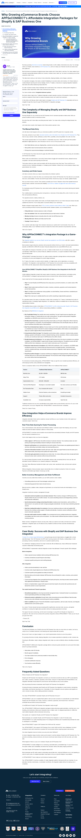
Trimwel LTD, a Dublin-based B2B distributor (33, 537)
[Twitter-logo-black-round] (63, 835)
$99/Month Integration (37, 311)
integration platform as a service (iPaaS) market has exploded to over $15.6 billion (45, 240)
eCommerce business (37, 64)
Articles (3, 11)
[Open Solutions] (26, 2)
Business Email (6, 101)
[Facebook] (60, 835)
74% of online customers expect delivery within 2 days (55, 205)
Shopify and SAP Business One (59, 100)
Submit (11, 115)
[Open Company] (21, 2)
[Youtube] (70, 835)
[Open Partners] (41, 2)
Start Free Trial (35, 781)
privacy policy (11, 112)
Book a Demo (46, 781)
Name (4, 96)
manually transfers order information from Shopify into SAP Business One (58, 135)
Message (5, 105)
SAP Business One (45, 66)
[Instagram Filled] (74, 835)
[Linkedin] (67, 835)
